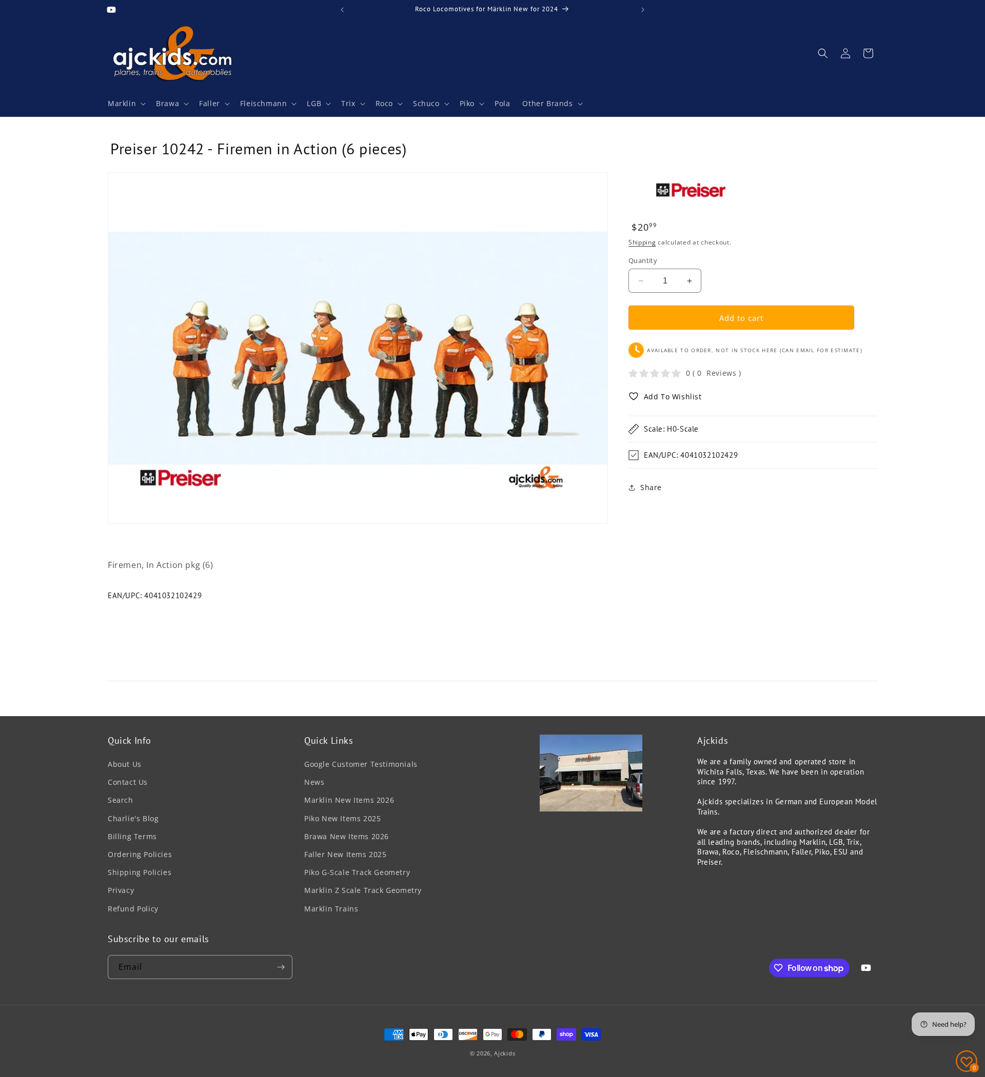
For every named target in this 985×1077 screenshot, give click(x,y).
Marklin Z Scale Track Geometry (363, 890)
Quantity (642, 260)
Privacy (121, 890)
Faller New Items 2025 (345, 854)
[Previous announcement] (342, 9)
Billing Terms (132, 836)
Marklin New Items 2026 (349, 800)
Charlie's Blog (133, 818)
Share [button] (651, 487)
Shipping (642, 242)
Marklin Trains (331, 908)
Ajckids (504, 1053)
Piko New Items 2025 (342, 818)
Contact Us (128, 782)
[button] (126, 103)
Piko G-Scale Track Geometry (357, 872)
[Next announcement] (643, 9)
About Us (125, 764)
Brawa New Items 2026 (346, 836)
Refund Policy (133, 908)
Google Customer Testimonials (361, 764)
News (314, 782)
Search (120, 800)
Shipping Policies (139, 872)
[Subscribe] (280, 967)
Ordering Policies (140, 854)
